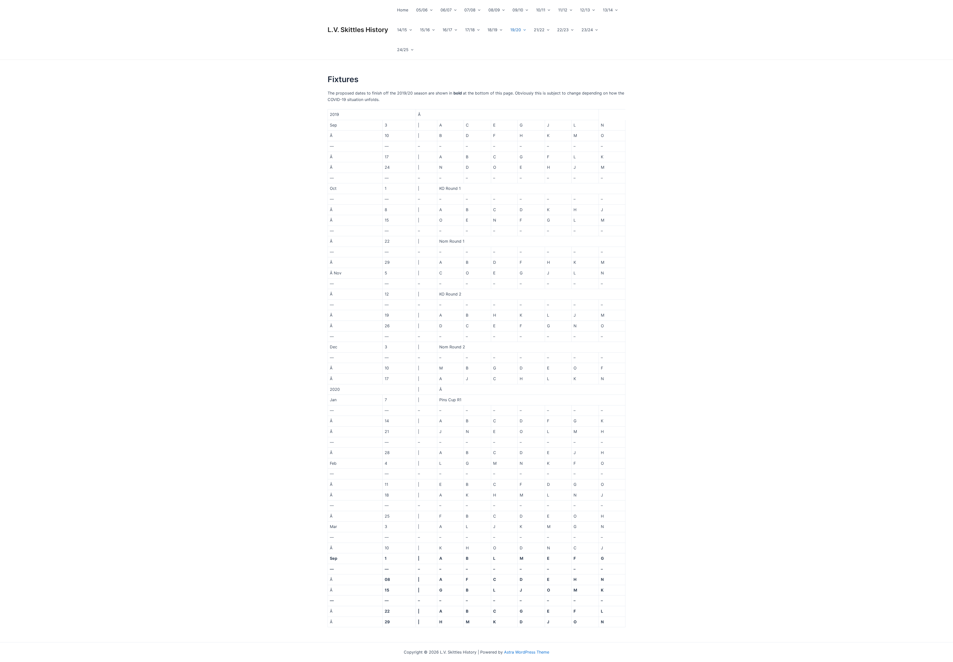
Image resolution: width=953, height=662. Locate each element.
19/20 (515, 29)
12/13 (585, 9)
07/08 (470, 9)
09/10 (517, 9)
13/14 (608, 9)
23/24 (587, 29)
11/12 (562, 9)
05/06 (422, 9)
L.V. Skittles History (358, 29)
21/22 (539, 29)
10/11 (540, 9)
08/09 (494, 9)
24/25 (402, 49)
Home (402, 9)
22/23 (563, 29)
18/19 (492, 29)
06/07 (446, 9)
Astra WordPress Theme (526, 652)
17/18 (470, 29)
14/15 (402, 29)
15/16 (425, 29)
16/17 (447, 29)
